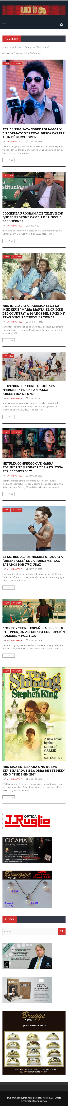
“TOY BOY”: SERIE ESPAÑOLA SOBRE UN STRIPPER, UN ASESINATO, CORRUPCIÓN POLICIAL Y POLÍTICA (33, 632)
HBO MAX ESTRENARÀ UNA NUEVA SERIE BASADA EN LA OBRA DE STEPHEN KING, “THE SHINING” (33, 770)
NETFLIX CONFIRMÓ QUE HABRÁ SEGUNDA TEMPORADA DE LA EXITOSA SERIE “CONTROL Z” (32, 467)
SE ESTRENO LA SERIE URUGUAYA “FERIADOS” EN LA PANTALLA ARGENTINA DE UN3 (28, 390)
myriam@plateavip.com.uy (34, 1100)
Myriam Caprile (14, 142)
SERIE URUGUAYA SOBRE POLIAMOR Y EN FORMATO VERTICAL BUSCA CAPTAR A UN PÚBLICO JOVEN (33, 133)
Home (6, 63)
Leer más (9, 160)
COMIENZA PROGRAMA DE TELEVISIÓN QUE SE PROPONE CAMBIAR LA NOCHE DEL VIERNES (32, 217)
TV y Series (17, 63)
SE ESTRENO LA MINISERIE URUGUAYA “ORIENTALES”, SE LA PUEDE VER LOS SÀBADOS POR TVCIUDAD (32, 560)
